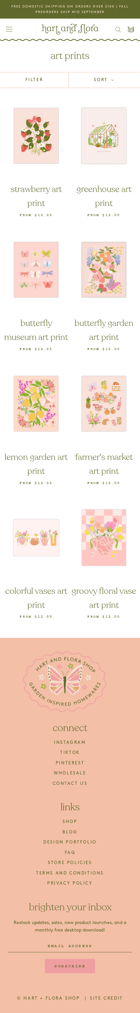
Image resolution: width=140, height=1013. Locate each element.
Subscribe (69, 966)
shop (70, 822)
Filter (34, 80)
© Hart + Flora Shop (49, 998)
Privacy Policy (69, 883)
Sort (102, 80)
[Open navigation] (9, 29)
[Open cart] (131, 29)
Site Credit (106, 998)
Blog (70, 832)
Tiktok (70, 753)
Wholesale (70, 773)
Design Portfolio (70, 842)
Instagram (70, 742)
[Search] (118, 29)
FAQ (70, 853)
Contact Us (70, 783)
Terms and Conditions (70, 873)
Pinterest (70, 763)
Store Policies (70, 863)
